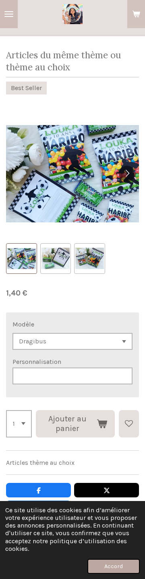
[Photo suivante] (127, 174)
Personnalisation (36, 361)
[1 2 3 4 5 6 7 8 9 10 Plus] (19, 423)
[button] (21, 258)
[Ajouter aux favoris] (129, 423)
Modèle (23, 324)
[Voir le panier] (136, 14)
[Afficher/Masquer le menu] (9, 14)
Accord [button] (113, 566)
